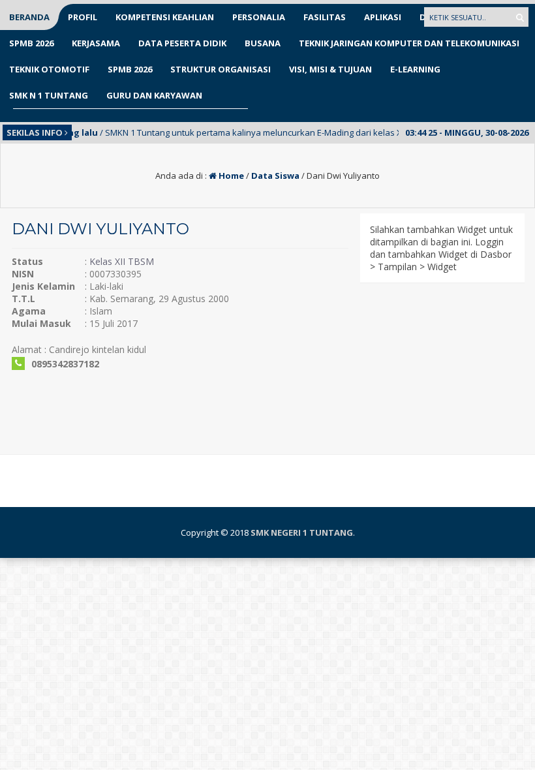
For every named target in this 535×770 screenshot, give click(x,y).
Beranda (29, 17)
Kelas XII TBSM (121, 261)
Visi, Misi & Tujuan (330, 69)
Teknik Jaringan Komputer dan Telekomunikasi (409, 43)
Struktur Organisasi (220, 69)
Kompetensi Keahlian (164, 17)
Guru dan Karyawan (154, 95)
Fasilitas (324, 17)
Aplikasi (382, 17)
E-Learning (415, 69)
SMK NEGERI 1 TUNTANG (302, 532)
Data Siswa (275, 175)
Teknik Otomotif (49, 69)
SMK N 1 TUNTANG (48, 95)
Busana (263, 43)
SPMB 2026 (31, 43)
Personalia (258, 17)
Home (230, 175)
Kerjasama (96, 43)
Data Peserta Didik (182, 43)
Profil (82, 17)
